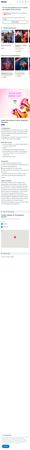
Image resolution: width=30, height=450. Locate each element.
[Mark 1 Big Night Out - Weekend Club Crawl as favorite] (26, 31)
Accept (6, 446)
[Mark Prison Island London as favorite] (26, 59)
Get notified (15, 22)
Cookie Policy (10, 440)
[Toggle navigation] (28, 2)
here (12, 256)
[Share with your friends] (27, 91)
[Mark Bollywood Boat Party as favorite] (12, 31)
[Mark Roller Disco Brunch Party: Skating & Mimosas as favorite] (27, 94)
